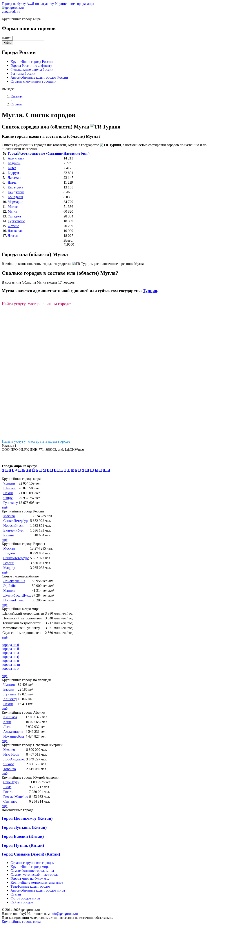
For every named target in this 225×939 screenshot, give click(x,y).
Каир (7, 722)
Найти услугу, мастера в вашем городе (36, 441)
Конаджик (15, 197)
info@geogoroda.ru (64, 913)
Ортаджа (14, 216)
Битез (12, 168)
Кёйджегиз (16, 192)
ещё (4, 507)
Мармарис (15, 202)
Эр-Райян (10, 586)
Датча (12, 182)
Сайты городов (22, 902)
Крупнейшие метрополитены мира (37, 882)
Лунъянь (9, 694)
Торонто (9, 769)
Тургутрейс (16, 221)
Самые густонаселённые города (34, 874)
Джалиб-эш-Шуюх (17, 595)
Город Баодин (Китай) (23, 836)
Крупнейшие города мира (30, 866)
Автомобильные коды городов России (39, 77)
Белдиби (14, 163)
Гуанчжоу (10, 503)
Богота (8, 792)
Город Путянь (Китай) (23, 845)
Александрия (13, 731)
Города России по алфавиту (31, 65)
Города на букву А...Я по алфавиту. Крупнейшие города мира (48, 3)
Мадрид (9, 568)
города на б (10, 645)
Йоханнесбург (14, 736)
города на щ (11, 664)
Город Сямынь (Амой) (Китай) (31, 854)
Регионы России (23, 73)
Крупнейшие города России (32, 61)
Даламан (14, 177)
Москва (9, 516)
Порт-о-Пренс (13, 600)
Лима (7, 787)
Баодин (8, 689)
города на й (10, 649)
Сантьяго (10, 801)
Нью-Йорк (11, 754)
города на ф (10, 657)
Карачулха (15, 187)
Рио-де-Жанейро (15, 796)
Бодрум (13, 173)
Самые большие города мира (32, 870)
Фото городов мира (25, 898)
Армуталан (16, 158)
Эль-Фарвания (14, 581)
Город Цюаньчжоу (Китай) (27, 818)
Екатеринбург (13, 530)
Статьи (16, 894)
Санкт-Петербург (16, 521)
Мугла (12, 211)
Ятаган (13, 235)
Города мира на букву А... (30, 878)
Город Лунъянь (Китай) (24, 827)
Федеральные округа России (32, 69)
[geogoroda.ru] (13, 7)
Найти (7, 38)
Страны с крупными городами (33, 81)
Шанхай (9, 488)
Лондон (9, 553)
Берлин (8, 563)
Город (12, 153)
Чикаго (8, 764)
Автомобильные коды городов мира (38, 890)
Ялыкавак (15, 231)
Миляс (13, 206)
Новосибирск (13, 525)
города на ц (10, 660)
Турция (150, 290)
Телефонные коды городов (31, 886)
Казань (8, 535)
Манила (9, 590)
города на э (10, 668)
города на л (10, 653)
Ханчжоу (10, 699)
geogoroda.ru (11, 11)
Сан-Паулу (11, 782)
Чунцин (9, 483)
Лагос (7, 727)
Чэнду (8, 498)
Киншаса (10, 717)
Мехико (9, 749)
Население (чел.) (76, 153)
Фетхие (13, 226)
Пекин (8, 493)
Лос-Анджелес (14, 759)
